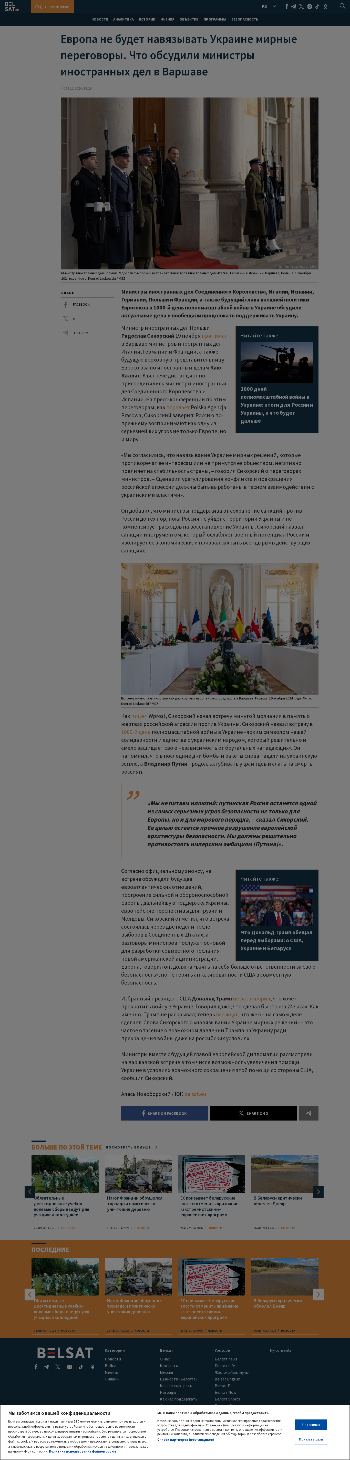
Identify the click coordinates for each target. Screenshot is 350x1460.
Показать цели (311, 1439)
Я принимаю (311, 1425)
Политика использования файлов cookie (82, 1451)
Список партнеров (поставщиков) (185, 1439)
